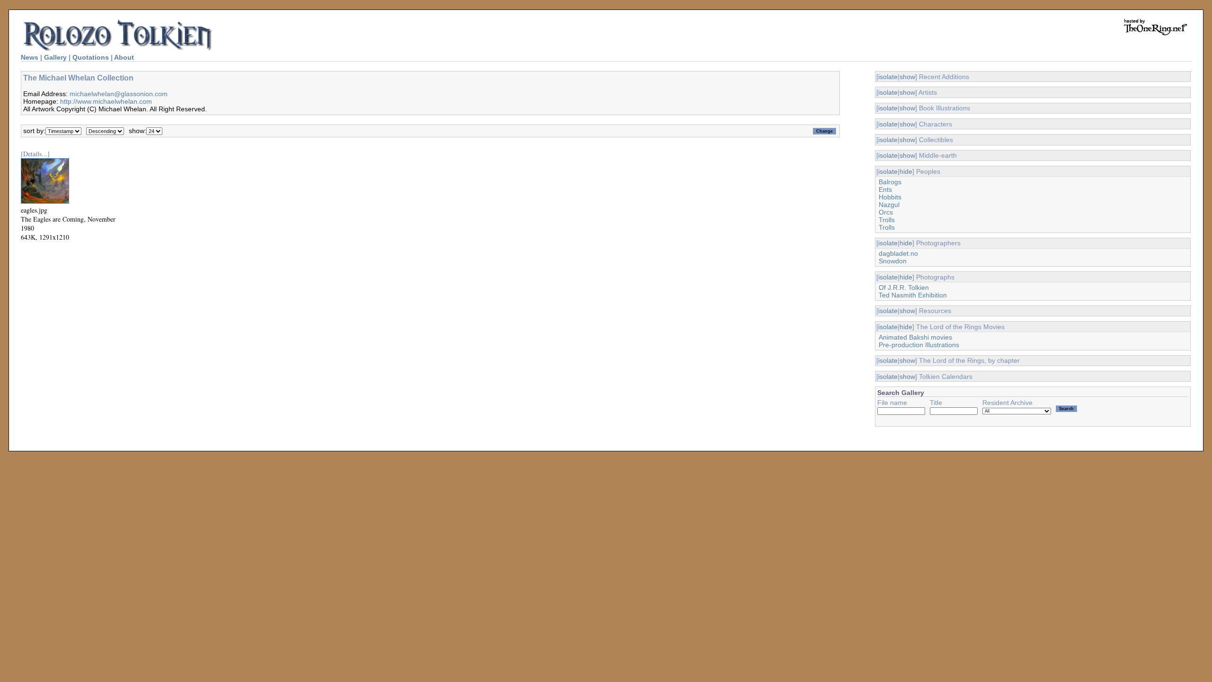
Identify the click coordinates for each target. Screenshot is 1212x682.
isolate (888, 77)
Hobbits (890, 197)
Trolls (887, 220)
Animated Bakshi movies (915, 337)
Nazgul (889, 204)
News (29, 57)
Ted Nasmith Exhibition (913, 295)
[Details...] (35, 153)
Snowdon (893, 261)
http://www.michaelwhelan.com (106, 101)
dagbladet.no (898, 253)
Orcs (886, 212)
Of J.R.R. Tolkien (904, 287)
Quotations (90, 57)
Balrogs (890, 182)
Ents (885, 189)
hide (906, 171)
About (124, 57)
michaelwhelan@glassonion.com (119, 94)
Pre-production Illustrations (919, 345)
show (907, 77)
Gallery (55, 57)
